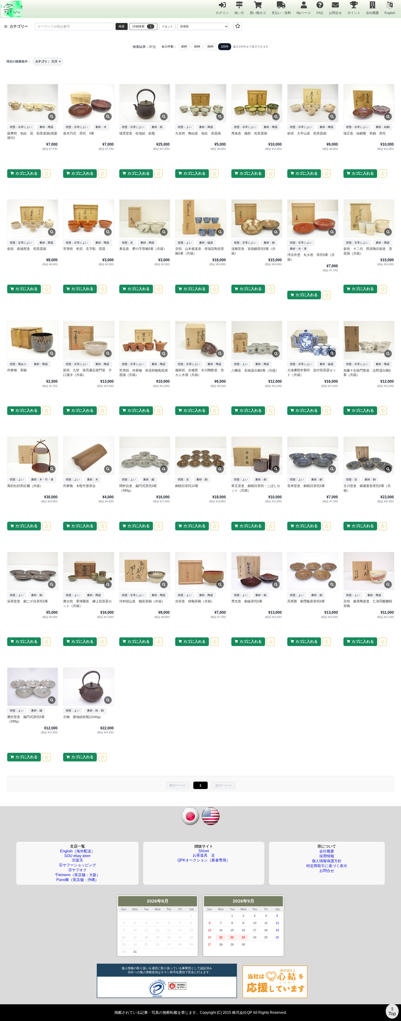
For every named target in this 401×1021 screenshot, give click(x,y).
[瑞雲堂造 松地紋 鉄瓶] (144, 103)
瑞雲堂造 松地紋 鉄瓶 (137, 133)
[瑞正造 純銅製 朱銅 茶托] (368, 103)
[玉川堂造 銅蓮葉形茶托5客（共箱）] (368, 456)
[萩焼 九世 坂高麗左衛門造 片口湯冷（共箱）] (88, 340)
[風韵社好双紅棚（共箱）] (32, 456)
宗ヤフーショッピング (77, 865)
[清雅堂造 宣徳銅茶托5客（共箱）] (256, 218)
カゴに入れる (26, 173)
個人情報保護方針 (327, 861)
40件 (184, 46)
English (390, 12)
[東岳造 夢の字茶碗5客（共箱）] (144, 218)
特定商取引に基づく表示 (326, 866)
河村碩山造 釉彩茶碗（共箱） (142, 601)
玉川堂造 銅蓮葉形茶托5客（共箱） (367, 488)
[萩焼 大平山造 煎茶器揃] (312, 103)
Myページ (304, 12)
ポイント (353, 12)
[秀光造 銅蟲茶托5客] (256, 571)
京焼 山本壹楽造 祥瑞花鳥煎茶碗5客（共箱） (199, 251)
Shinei (203, 851)
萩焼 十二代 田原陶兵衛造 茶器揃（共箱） (367, 251)
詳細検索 (142, 26)
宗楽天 (77, 860)
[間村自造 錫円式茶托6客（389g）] (144, 456)
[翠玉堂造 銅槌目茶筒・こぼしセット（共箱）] (256, 456)
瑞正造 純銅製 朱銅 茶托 (364, 133)
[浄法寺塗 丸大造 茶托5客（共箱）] (312, 218)
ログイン (222, 12)
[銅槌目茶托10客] (200, 456)
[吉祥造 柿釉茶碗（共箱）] (200, 571)
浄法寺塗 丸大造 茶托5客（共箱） (311, 257)
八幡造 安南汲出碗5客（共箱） (255, 370)
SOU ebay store (77, 856)
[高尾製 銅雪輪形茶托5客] (312, 571)
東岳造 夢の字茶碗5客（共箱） (143, 249)
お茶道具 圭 (204, 855)
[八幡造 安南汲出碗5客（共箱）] (256, 340)
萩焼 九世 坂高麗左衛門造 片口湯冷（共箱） (87, 372)
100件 (225, 46)
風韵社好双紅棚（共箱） (25, 486)
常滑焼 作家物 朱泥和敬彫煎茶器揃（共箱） (143, 373)
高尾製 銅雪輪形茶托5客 (306, 601)
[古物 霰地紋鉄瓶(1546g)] (88, 687)
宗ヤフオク (77, 870)
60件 (197, 46)
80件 (210, 46)
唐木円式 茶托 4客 (78, 133)
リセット (167, 26)
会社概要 (372, 12)
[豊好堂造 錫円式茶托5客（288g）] (32, 687)
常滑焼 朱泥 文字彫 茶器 (84, 249)
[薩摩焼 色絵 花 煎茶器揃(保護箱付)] (32, 103)
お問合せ (335, 12)
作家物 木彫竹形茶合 (79, 486)
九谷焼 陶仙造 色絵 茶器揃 (198, 133)
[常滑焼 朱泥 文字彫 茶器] (88, 218)
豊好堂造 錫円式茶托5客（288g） (26, 719)
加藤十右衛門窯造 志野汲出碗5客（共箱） (367, 373)
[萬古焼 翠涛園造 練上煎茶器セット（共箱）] (88, 571)
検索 (122, 26)
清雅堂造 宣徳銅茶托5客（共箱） (253, 251)
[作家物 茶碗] (32, 340)
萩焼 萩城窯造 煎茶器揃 (26, 249)
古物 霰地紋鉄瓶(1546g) (82, 717)
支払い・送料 (281, 12)
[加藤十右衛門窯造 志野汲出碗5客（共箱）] (368, 340)
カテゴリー (19, 26)
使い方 (239, 12)
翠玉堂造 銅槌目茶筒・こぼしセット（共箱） (255, 488)
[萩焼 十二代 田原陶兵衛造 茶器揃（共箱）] (368, 218)
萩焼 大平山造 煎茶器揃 (306, 133)
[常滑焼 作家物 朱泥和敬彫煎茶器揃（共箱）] (144, 340)
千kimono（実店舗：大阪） (77, 875)
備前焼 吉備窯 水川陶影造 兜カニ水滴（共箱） (199, 372)
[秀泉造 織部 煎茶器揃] (256, 103)
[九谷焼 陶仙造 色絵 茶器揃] (200, 103)
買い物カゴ (258, 12)
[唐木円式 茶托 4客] (88, 103)
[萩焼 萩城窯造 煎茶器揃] (32, 218)
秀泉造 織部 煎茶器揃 (249, 133)
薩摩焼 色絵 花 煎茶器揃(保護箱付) (32, 135)
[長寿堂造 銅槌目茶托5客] (312, 456)
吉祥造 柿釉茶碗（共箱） (194, 601)
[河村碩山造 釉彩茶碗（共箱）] (144, 571)
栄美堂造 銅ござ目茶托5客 (27, 601)
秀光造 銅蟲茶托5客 (246, 601)
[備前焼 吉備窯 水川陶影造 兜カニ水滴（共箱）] (200, 340)
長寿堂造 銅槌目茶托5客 (306, 486)
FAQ (320, 12)
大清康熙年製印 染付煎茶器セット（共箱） (311, 372)
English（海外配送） (77, 851)
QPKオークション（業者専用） (204, 860)
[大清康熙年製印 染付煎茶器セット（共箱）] (312, 340)
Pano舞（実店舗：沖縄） (77, 880)
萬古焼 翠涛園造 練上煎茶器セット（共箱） (87, 603)
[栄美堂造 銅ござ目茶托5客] (32, 571)
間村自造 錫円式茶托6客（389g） (138, 488)
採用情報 (326, 856)
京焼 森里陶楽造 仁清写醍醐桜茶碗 (367, 603)
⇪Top (392, 1011)
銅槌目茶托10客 (186, 486)
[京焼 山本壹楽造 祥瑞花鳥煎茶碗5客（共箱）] (200, 218)
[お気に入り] (237, 26)
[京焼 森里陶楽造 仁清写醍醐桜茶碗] (368, 571)
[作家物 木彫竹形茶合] (88, 456)
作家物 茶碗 (17, 370)
